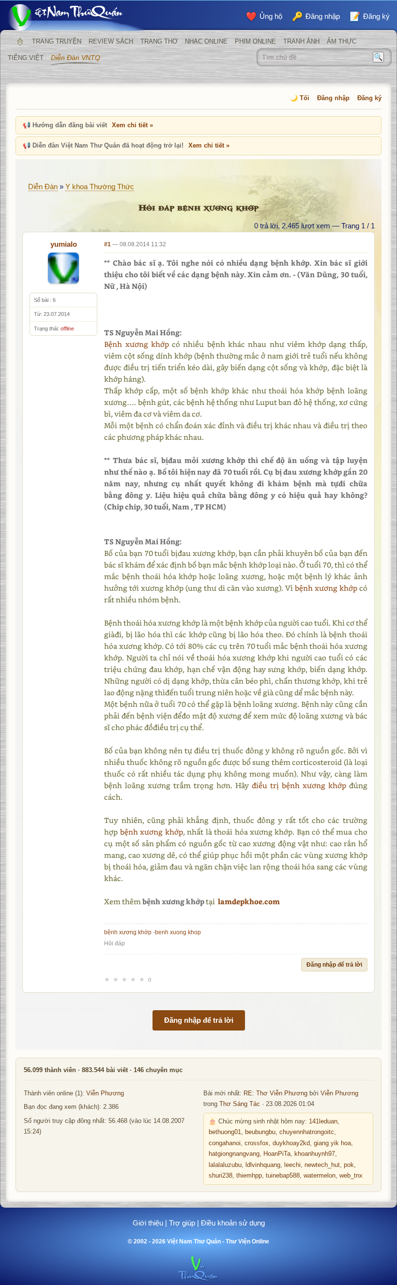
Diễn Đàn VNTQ (75, 57)
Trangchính (20, 41)
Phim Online (255, 41)
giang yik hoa (332, 1143)
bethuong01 (225, 1132)
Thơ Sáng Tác (239, 1104)
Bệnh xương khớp (136, 344)
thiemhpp (249, 1175)
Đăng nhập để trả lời (334, 964)
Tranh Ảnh (301, 41)
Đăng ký (369, 98)
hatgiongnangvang (234, 1154)
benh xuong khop (178, 932)
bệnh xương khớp (326, 588)
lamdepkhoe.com (249, 901)
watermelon (320, 1175)
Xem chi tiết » (132, 125)
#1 (107, 244)
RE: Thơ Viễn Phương (275, 1093)
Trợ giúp (182, 1223)
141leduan (323, 1121)
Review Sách (111, 41)
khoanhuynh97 (314, 1154)
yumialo (63, 244)
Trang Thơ (159, 41)
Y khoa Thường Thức (99, 186)
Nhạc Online (206, 41)
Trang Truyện (56, 41)
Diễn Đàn (43, 186)
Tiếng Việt (26, 57)
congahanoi (225, 1143)
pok (349, 1165)
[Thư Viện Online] (77, 17)
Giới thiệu (148, 1223)
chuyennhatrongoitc (306, 1132)
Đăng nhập (333, 98)
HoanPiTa (276, 1154)
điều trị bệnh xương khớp (299, 785)
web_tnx (351, 1175)
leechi (292, 1165)
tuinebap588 (283, 1175)
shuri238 (220, 1175)
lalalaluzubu (225, 1165)
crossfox (256, 1143)
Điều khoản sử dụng (233, 1223)
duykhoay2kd (291, 1143)
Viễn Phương (105, 1093)
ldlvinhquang (262, 1165)
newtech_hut (322, 1165)
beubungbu (260, 1132)
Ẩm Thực (341, 41)
